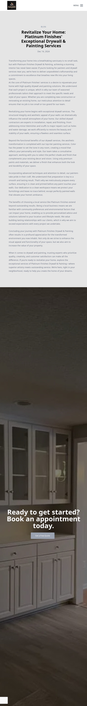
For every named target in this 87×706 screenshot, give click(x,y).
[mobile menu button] (81, 5)
